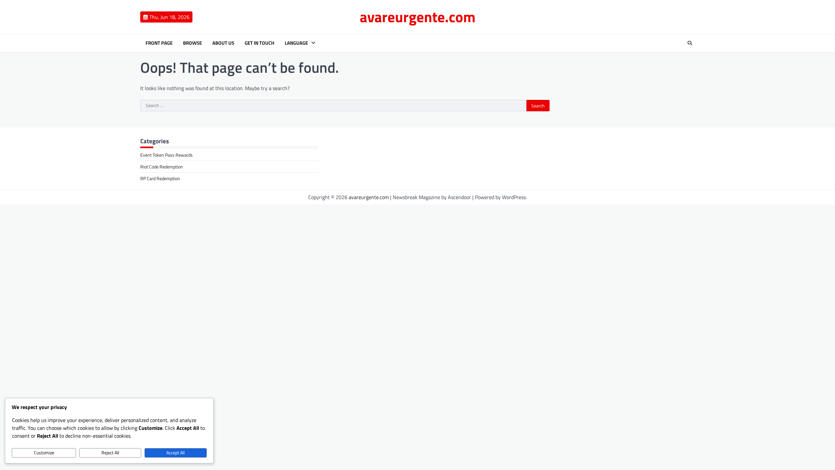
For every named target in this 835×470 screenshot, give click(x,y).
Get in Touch (259, 43)
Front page (159, 43)
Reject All (110, 452)
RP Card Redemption (160, 178)
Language (296, 43)
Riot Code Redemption (161, 166)
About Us (223, 43)
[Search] (690, 43)
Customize (44, 452)
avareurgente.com (418, 17)
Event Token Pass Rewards (166, 154)
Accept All (175, 452)
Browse (192, 43)
